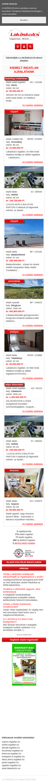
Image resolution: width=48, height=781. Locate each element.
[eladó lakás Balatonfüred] (24, 233)
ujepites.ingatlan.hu (11, 765)
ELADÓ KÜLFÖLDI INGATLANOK (24, 562)
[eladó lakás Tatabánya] (24, 340)
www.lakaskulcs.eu (11, 768)
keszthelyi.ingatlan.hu (12, 750)
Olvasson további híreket (24, 634)
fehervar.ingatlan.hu (11, 753)
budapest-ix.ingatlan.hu (13, 756)
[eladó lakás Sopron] (24, 483)
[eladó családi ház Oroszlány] (24, 122)
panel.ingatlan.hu (10, 762)
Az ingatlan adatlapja (32, 105)
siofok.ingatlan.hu (10, 745)
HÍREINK (24, 568)
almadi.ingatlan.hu (11, 747)
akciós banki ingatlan (24, 543)
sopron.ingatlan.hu (11, 742)
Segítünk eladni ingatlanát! (24, 640)
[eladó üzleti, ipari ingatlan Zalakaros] (24, 384)
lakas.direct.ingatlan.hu (13, 759)
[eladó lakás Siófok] (24, 177)
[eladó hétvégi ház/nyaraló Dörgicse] (24, 289)
